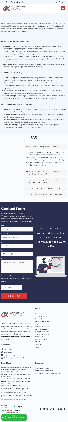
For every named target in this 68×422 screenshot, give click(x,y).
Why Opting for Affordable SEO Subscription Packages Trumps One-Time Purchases (14, 389)
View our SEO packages (10, 337)
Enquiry (3, 258)
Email (2, 242)
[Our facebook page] (4, 2)
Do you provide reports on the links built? (45, 188)
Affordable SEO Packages (42, 326)
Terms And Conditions (41, 316)
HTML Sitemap (39, 342)
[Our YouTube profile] (19, 2)
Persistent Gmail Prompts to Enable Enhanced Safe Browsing (15, 382)
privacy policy (7, 281)
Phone (3, 250)
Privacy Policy (39, 319)
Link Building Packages (41, 339)
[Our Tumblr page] (22, 2)
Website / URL (5, 234)
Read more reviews (11, 413)
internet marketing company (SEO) (21, 378)
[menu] (63, 8)
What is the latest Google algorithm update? (48, 373)
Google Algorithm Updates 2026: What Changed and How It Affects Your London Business (16, 368)
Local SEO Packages (41, 329)
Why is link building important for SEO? (44, 147)
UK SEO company (13, 371)
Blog (36, 324)
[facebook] (47, 409)
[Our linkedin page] (14, 2)
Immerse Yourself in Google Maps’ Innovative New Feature (16, 396)
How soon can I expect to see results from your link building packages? (45, 181)
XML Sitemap (39, 344)
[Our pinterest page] (6, 2)
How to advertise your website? (44, 371)
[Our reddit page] (17, 2)
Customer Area (39, 314)
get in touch (25, 337)
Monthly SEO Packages (42, 331)
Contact (37, 347)
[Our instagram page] (11, 2)
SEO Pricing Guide (40, 337)
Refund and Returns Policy (42, 321)
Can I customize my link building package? (46, 194)
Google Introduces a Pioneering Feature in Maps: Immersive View (16, 375)
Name (2, 225)
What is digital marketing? (42, 368)
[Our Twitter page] (9, 2)
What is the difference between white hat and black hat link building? (47, 172)
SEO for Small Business (42, 334)
